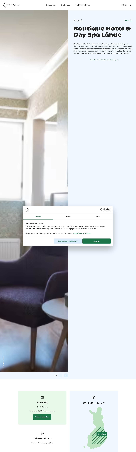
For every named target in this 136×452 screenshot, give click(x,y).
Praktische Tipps (82, 5)
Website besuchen (42, 417)
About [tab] (98, 216)
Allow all (96, 241)
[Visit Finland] (11, 5)
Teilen (127, 20)
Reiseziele (50, 5)
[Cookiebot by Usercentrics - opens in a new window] (102, 209)
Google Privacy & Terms (82, 233)
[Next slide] (66, 375)
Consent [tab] (38, 216)
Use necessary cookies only (67, 241)
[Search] (131, 5)
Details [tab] (68, 216)
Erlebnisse (65, 5)
